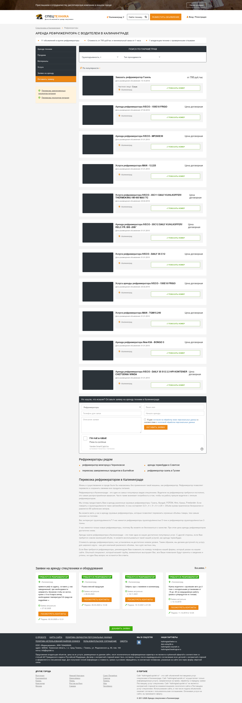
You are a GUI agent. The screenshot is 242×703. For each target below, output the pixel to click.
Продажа (42, 55)
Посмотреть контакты (53, 613)
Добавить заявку (121, 628)
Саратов (106, 678)
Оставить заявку (46, 79)
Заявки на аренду (46, 73)
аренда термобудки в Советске (163, 464)
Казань (38, 680)
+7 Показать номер (176, 88)
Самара (72, 686)
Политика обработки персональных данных (89, 637)
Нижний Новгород (76, 675)
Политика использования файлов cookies (58, 641)
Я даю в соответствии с (171, 421)
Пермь (72, 680)
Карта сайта (56, 637)
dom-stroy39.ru (167, 644)
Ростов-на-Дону (75, 683)
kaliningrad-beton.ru (169, 641)
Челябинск (107, 686)
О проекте (41, 637)
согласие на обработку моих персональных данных (175, 419)
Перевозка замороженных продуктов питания (52, 92)
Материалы (43, 61)
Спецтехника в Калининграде (48, 27)
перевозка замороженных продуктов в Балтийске (108, 470)
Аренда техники (45, 49)
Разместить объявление (165, 17)
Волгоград (40, 675)
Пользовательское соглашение (100, 641)
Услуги (41, 67)
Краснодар (40, 683)
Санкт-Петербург (110, 675)
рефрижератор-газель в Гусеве (163, 470)
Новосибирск (74, 678)
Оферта (124, 641)
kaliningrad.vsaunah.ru (170, 646)
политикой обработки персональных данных (176, 422)
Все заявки (200, 567)
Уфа (105, 683)
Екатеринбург (41, 678)
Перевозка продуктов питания (55, 97)
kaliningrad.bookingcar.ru (171, 649)
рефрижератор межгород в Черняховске (103, 464)
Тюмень (106, 680)
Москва (39, 686)
